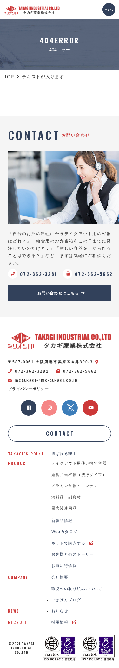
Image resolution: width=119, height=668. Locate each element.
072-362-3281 (32, 371)
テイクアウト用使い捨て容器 (79, 463)
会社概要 (59, 577)
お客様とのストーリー (72, 554)
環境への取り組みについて (76, 589)
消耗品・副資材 (66, 497)
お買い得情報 (64, 565)
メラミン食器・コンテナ (74, 486)
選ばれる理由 (64, 454)
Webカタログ (64, 532)
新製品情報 (62, 520)
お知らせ (59, 611)
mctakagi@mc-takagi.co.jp (46, 380)
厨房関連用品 (64, 508)
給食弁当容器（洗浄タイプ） (79, 474)
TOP (9, 76)
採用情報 (60, 622)
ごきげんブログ (66, 600)
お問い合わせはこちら (58, 293)
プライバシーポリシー (28, 389)
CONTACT (60, 433)
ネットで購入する (68, 543)
